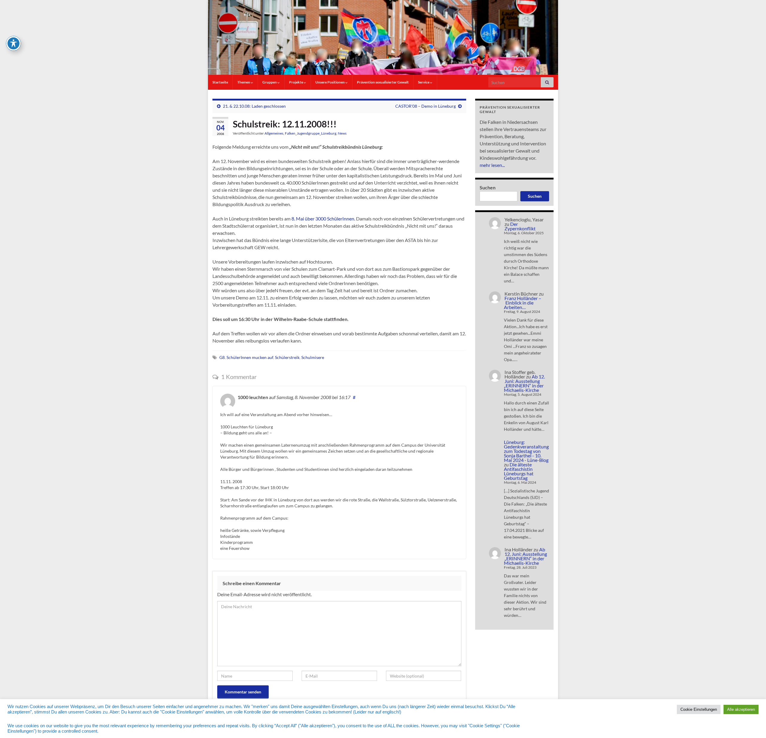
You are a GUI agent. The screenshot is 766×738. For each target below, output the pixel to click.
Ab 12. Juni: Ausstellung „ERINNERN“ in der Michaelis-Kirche (524, 383)
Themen (244, 82)
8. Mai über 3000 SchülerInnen (322, 218)
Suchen (488, 187)
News (342, 133)
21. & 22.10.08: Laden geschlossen (254, 106)
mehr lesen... (492, 165)
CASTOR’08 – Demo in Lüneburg (425, 106)
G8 (222, 357)
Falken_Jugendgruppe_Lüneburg (310, 133)
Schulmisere (312, 357)
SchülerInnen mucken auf (250, 357)
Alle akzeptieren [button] (741, 709)
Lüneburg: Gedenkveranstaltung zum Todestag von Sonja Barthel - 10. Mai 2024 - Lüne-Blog (526, 451)
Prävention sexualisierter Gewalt (383, 82)
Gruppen (269, 82)
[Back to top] (752, 724)
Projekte (296, 82)
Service (424, 82)
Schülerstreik (287, 357)
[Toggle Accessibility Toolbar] (13, 43)
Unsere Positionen (330, 82)
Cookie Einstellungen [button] (698, 709)
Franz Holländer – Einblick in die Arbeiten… (522, 302)
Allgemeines (274, 133)
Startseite (220, 82)
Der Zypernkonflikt (520, 226)
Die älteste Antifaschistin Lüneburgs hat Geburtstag (519, 471)
